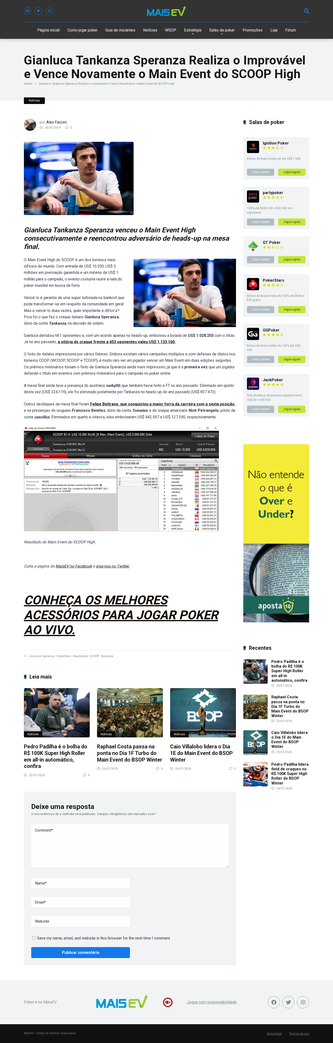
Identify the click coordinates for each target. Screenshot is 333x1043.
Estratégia (192, 30)
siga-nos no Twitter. (112, 566)
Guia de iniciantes (120, 30)
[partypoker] (253, 201)
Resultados (80, 656)
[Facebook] (27, 11)
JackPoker (273, 380)
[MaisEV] (166, 11)
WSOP (170, 30)
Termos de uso (299, 1033)
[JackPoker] (253, 388)
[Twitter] (38, 11)
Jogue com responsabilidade (212, 1002)
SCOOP (93, 656)
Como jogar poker (83, 30)
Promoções (253, 30)
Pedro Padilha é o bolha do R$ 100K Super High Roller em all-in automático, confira (55, 756)
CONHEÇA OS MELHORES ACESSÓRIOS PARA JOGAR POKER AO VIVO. (121, 615)
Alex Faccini (56, 122)
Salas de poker (222, 30)
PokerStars (63, 656)
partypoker (273, 192)
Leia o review (260, 172)
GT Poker (272, 242)
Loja (273, 30)
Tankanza (106, 656)
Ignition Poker (276, 143)
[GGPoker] (253, 338)
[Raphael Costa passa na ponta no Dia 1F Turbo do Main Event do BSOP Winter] (130, 713)
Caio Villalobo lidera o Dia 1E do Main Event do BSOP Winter (201, 753)
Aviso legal (274, 1033)
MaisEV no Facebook (74, 566)
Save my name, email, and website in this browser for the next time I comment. (104, 938)
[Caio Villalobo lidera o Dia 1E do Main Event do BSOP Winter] (203, 713)
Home (28, 83)
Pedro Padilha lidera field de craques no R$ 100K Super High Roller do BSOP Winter (290, 773)
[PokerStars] (253, 289)
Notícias (150, 30)
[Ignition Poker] (253, 151)
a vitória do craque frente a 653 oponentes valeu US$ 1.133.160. (117, 342)
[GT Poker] (253, 251)
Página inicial (48, 30)
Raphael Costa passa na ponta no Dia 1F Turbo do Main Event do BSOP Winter (129, 753)
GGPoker (271, 330)
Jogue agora (291, 172)
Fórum (290, 30)
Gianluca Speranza (41, 656)
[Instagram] (49, 11)
